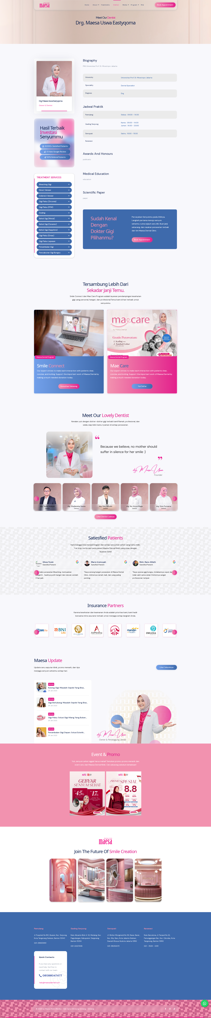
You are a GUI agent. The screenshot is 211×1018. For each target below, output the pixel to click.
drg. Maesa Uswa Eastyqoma (50, 101)
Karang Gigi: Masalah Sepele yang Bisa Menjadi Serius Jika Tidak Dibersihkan (66, 689)
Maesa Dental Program (45, 357)
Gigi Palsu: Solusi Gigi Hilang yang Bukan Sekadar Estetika (67, 718)
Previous (36, 498)
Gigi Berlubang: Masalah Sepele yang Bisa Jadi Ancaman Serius (67, 703)
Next (174, 498)
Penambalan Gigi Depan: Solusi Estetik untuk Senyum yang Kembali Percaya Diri (67, 733)
